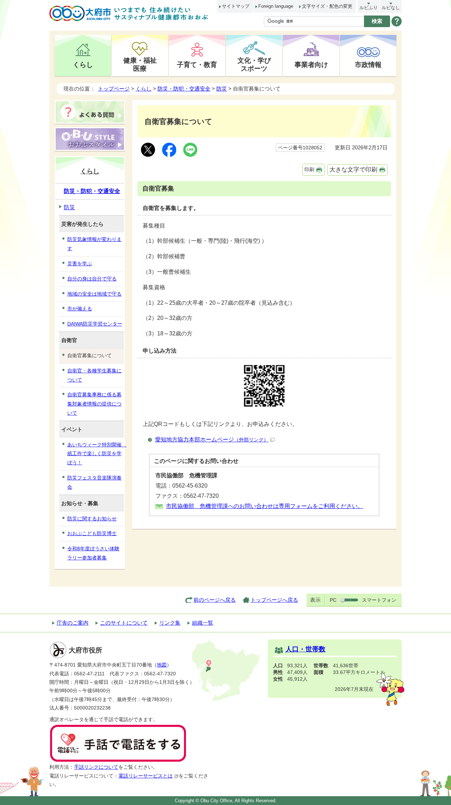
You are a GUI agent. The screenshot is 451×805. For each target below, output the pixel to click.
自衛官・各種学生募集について (94, 375)
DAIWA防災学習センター (94, 324)
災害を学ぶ (79, 263)
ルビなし (391, 7)
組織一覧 (202, 623)
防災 (221, 89)
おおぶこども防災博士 (92, 533)
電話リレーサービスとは (145, 776)
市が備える (79, 308)
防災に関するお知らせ (92, 518)
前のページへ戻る (214, 600)
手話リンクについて (96, 767)
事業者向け (311, 64)
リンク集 (169, 623)
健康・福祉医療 (140, 64)
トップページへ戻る (274, 600)
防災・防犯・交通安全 (183, 89)
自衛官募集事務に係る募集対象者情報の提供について (94, 404)
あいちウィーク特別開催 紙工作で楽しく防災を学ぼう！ (95, 454)
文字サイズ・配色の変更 (327, 6)
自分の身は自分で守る (92, 278)
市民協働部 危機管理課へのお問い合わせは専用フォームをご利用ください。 (264, 506)
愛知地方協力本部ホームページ (211, 439)
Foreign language (275, 6)
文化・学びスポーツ (254, 64)
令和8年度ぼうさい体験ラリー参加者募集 (93, 553)
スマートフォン (379, 600)
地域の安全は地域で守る (94, 294)
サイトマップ (235, 6)
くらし (83, 64)
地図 (162, 665)
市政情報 (368, 64)
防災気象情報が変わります (94, 243)
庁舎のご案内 (72, 623)
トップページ (114, 89)
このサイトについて (124, 623)
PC (333, 600)
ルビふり (368, 7)
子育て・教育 (197, 64)
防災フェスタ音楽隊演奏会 (94, 482)
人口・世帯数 (305, 649)
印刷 (309, 169)
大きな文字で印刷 (353, 169)
